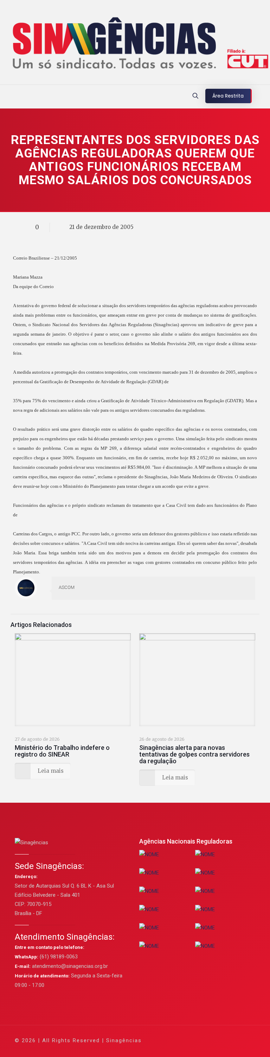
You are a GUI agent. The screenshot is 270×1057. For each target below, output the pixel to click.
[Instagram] (220, 1040)
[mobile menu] (6, 96)
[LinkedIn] (210, 1040)
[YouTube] (201, 1040)
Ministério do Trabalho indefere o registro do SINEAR (62, 751)
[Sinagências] (135, 44)
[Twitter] (191, 1040)
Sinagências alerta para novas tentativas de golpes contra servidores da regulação (194, 754)
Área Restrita (228, 95)
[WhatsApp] (172, 1040)
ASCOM (67, 587)
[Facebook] (182, 1040)
